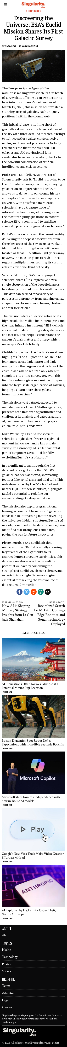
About (6, 935)
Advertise (8, 993)
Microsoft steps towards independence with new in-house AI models (31, 799)
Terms (6, 985)
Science (7, 971)
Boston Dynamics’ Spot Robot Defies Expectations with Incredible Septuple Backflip (33, 742)
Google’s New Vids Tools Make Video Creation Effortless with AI (33, 855)
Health (6, 949)
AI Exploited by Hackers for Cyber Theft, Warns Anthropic (29, 912)
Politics (6, 964)
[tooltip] (19, 592)
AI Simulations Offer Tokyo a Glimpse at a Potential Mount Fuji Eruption (30, 686)
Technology (33, 11)
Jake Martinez (30, 46)
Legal (5, 1000)
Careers (7, 1007)
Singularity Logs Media (46, 1042)
